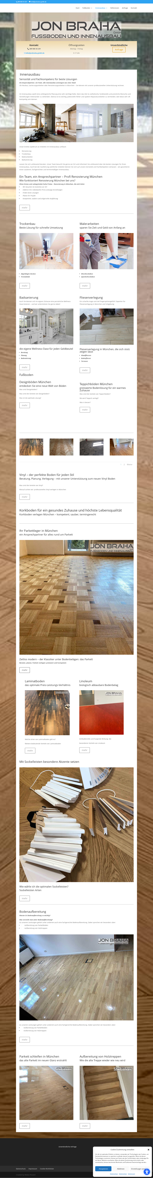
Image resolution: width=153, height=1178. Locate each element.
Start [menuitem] (78, 8)
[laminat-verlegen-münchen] (31, 455)
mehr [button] (24, 207)
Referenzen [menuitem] (114, 8)
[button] (146, 1171)
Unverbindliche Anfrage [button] (67, 1147)
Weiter (130, 464)
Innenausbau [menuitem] (100, 8)
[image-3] (61, 455)
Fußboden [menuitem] (86, 8)
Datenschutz (114, 1174)
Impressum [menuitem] (33, 1169)
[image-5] (91, 455)
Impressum (131, 1174)
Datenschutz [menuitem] (21, 1169)
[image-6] (122, 455)
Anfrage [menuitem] (125, 8)
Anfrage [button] (119, 49)
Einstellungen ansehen (139, 1169)
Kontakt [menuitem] (134, 8)
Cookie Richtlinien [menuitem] (47, 1169)
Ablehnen (120, 1169)
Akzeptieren (103, 1169)
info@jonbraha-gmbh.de (35, 53)
